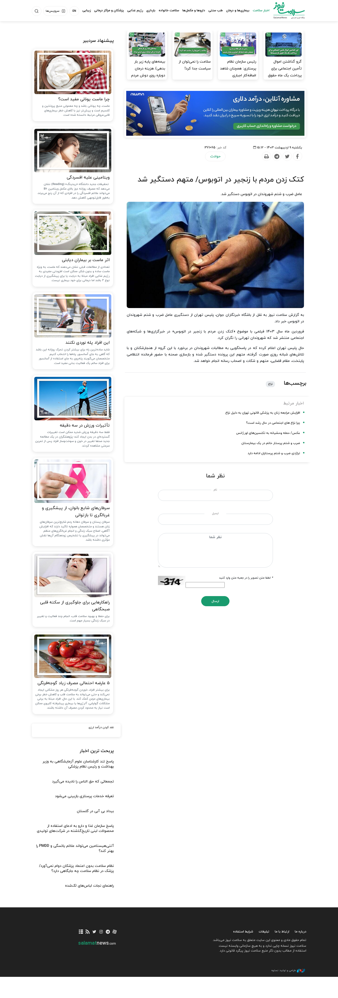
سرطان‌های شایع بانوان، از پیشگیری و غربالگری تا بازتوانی (76, 511)
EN (74, 11)
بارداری (150, 10)
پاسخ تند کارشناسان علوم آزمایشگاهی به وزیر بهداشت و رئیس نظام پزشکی (78, 764)
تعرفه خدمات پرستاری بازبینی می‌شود (84, 796)
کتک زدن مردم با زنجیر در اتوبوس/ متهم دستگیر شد (220, 179)
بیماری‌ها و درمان (237, 10)
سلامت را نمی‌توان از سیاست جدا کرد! (195, 65)
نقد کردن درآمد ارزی (101, 727)
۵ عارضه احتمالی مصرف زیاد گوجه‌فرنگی (73, 683)
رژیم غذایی (135, 10)
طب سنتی (215, 10)
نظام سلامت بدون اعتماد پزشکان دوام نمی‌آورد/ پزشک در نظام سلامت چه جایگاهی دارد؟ (76, 868)
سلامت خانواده (169, 10)
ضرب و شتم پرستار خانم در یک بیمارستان (270, 443)
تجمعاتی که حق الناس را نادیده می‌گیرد (83, 781)
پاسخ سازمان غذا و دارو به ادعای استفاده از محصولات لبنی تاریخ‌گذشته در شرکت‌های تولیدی (75, 828)
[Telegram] (276, 156)
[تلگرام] (108, 932)
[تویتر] (94, 932)
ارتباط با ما (282, 931)
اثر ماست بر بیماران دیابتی (86, 260)
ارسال (215, 601)
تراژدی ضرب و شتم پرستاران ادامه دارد (274, 453)
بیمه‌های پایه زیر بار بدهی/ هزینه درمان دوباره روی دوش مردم (148, 68)
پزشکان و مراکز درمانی (109, 10)
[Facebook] (297, 156)
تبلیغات (264, 931)
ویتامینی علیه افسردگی (88, 177)
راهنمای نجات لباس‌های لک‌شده (89, 885)
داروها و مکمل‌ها (193, 10)
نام (215, 490)
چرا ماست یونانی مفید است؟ (84, 99)
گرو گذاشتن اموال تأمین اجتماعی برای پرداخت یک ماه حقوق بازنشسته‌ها (285, 72)
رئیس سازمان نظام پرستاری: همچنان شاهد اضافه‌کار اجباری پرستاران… (238, 72)
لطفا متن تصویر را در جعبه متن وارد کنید (246, 578)
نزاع (270, 384)
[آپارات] (114, 932)
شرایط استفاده (243, 931)
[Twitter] (287, 156)
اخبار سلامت (261, 10)
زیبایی (86, 10)
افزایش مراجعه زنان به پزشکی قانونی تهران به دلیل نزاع (262, 413)
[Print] (266, 156)
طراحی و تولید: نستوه (283, 970)
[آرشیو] (81, 932)
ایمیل (215, 513)
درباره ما (300, 931)
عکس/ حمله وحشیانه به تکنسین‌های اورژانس (268, 433)
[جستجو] (36, 11)
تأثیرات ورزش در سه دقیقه (85, 425)
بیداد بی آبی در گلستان (95, 811)
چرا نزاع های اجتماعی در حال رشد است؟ (273, 423)
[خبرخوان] (88, 932)
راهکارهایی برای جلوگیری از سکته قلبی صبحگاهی (75, 606)
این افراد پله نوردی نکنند (88, 343)
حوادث (215, 156)
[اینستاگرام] (101, 932)
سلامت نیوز (285, 10)
